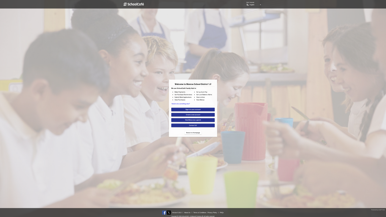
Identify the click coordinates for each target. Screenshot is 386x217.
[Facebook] (164, 212)
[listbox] (255, 5)
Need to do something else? (181, 104)
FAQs (222, 212)
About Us (187, 212)
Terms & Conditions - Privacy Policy (205, 212)
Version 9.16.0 (176, 212)
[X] (169, 212)
